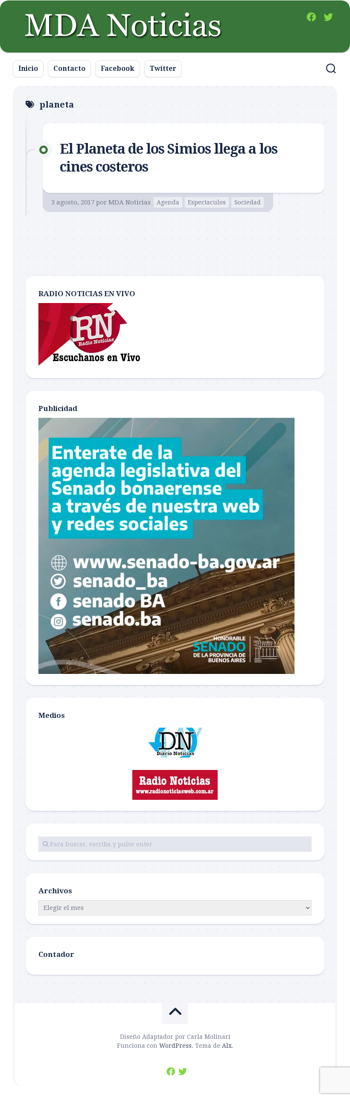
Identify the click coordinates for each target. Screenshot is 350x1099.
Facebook (117, 68)
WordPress (175, 1045)
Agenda (168, 202)
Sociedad (247, 202)
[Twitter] (328, 17)
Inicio (28, 68)
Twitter (163, 68)
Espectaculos (207, 202)
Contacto (69, 68)
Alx (227, 1045)
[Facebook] (311, 17)
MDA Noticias (129, 202)
